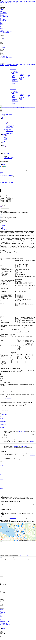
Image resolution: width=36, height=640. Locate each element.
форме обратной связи (23, 446)
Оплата (3, 227)
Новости (1, 616)
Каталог (1, 609)
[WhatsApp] (4, 166)
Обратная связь (2, 59)
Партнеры (1, 617)
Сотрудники (2, 618)
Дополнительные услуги (9, 131)
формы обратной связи (21, 511)
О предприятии (2, 615)
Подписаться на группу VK (4, 621)
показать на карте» (18, 496)
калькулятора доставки (14, 511)
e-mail (18, 552)
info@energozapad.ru (4, 162)
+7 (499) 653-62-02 (4, 32)
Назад (7, 122)
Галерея (1, 613)
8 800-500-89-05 (3, 30)
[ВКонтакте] (0, 166)
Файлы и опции (4, 229)
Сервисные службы (9, 123)
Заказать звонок (6, 159)
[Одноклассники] (2, 166)
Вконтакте (3, 47)
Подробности (2, 206)
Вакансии (1, 619)
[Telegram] (5, 166)
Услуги (5, 120)
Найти (1, 631)
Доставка (3, 228)
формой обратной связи (12, 518)
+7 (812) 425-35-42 (6, 57)
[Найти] (1, 5)
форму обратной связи (11, 387)
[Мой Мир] (3, 166)
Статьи (1, 620)
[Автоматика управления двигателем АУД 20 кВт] (8, 182)
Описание (3, 225)
